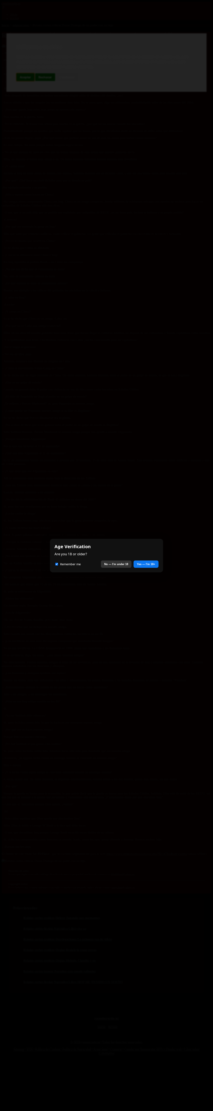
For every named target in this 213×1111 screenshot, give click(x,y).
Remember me (70, 564)
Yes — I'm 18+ (146, 564)
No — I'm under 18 (116, 564)
